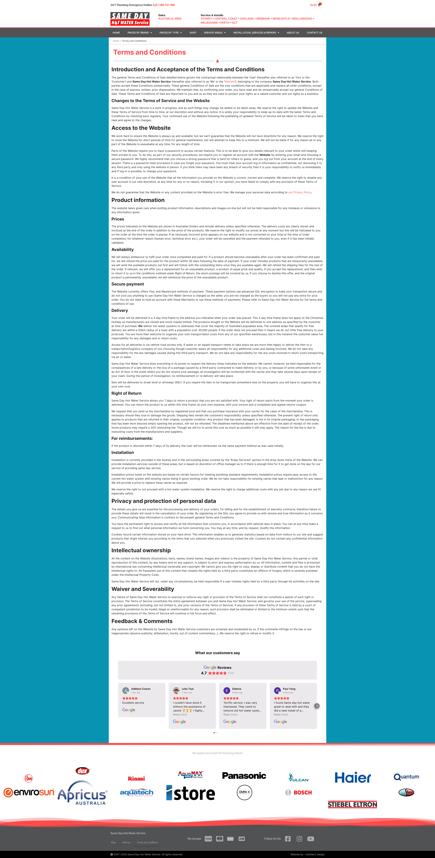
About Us (293, 32)
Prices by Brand (138, 32)
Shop (193, 32)
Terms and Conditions (147, 842)
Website (230, 81)
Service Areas (213, 32)
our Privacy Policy (299, 192)
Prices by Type (169, 32)
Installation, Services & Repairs (254, 32)
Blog (113, 842)
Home (116, 32)
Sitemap (126, 842)
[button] (118, 706)
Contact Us (314, 32)
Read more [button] (180, 714)
